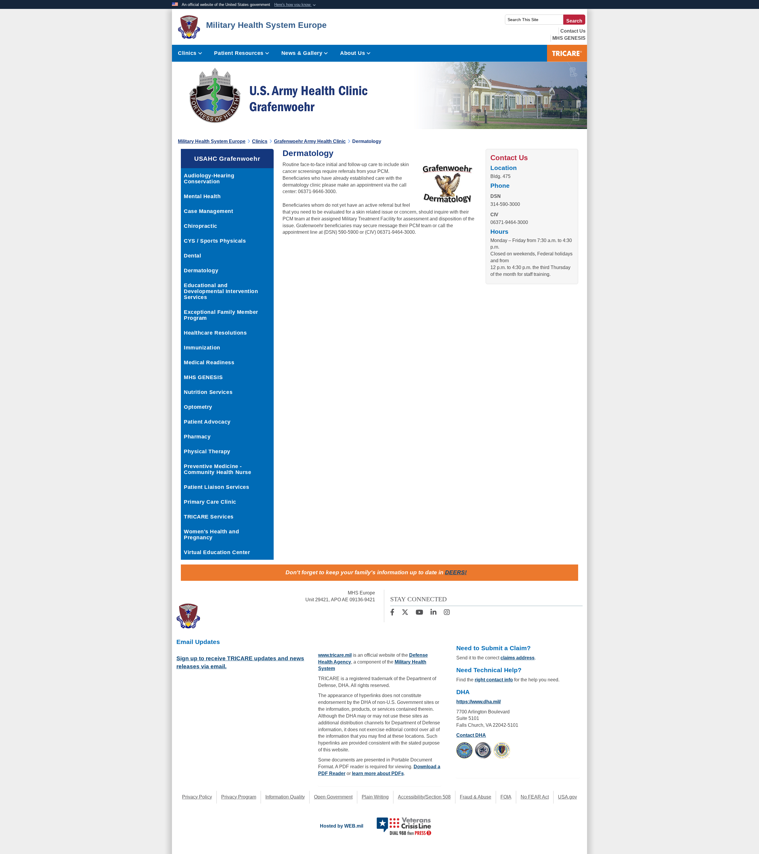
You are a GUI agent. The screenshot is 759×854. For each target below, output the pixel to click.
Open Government (333, 796)
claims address (517, 657)
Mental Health (202, 196)
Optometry (198, 407)
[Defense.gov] (464, 750)
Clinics (187, 53)
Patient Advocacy (207, 422)
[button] (295, 5)
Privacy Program (238, 796)
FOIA (505, 796)
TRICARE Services (209, 517)
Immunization (202, 348)
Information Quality (285, 796)
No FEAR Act (535, 796)
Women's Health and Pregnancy (211, 534)
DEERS (455, 572)
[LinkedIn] (433, 613)
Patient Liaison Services (216, 487)
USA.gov (567, 796)
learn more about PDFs (378, 773)
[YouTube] (419, 613)
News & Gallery (302, 53)
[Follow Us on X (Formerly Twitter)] (405, 613)
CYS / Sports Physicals (215, 241)
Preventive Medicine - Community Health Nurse (217, 469)
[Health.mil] (483, 750)
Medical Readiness (209, 362)
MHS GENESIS (203, 377)
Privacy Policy (197, 796)
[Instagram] (447, 613)
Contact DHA (471, 735)
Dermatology (201, 270)
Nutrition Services (208, 392)
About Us (352, 53)
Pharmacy (197, 437)
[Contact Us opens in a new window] (573, 31)
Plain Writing (375, 796)
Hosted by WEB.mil (341, 825)
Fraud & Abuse (475, 796)
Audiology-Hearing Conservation (209, 179)
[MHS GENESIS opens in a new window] (569, 38)
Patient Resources (239, 53)
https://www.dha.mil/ (478, 701)
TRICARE (567, 53)
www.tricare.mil (335, 655)
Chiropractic (200, 226)
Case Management (208, 211)
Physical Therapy (207, 451)
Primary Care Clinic (210, 502)
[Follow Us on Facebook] (392, 613)
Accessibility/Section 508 (424, 796)
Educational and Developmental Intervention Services (221, 291)
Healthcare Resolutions (215, 333)
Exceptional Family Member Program (221, 315)
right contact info (494, 679)
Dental (192, 256)
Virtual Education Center (217, 552)
